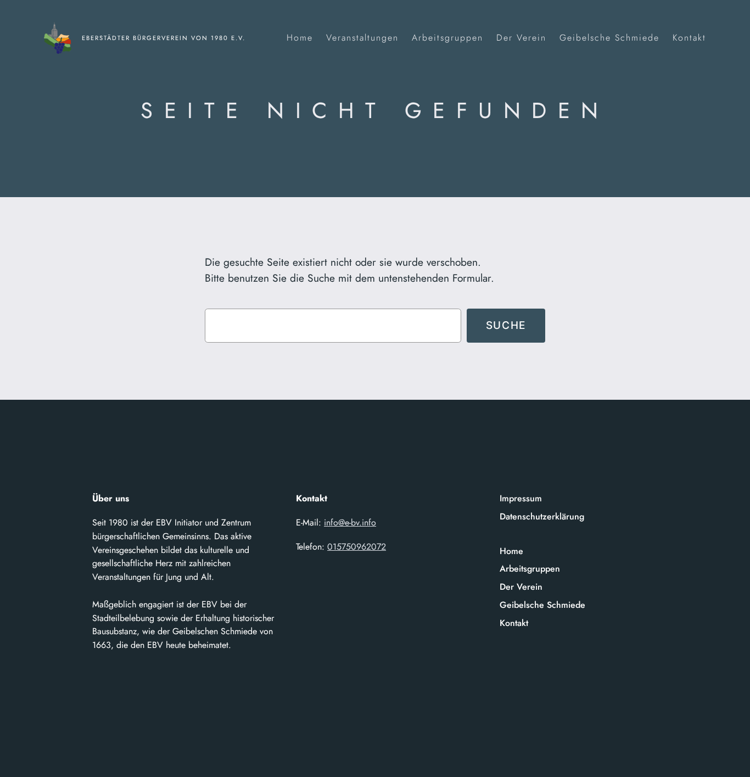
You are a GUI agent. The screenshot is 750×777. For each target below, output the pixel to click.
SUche (506, 325)
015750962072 (356, 546)
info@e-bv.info (350, 522)
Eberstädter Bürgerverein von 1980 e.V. (163, 37)
